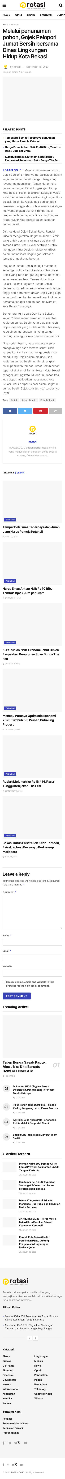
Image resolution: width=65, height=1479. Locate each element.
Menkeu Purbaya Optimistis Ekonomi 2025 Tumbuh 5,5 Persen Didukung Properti (29, 720)
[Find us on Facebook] (4, 1443)
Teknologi (40, 1389)
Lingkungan (41, 1356)
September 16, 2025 (13, 791)
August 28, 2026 (28, 1175)
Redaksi (7, 1418)
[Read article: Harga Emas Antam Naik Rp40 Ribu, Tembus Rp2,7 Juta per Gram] (32, 563)
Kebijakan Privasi (13, 1428)
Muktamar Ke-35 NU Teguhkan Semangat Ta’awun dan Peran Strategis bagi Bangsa (37, 1185)
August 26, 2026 (28, 1252)
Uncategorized (43, 1393)
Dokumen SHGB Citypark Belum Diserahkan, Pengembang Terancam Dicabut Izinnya (33, 1090)
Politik (38, 1379)
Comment (10, 892)
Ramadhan (40, 1384)
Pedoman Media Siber (15, 1423)
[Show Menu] (4, 5)
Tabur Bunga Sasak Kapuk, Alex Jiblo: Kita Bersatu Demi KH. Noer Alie (24, 1066)
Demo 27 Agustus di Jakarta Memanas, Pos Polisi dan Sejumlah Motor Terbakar (39, 1204)
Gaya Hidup (9, 1379)
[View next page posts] (35, 1338)
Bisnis (31, 14)
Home (5, 24)
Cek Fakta (8, 1365)
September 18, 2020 (37, 66)
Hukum (7, 1384)
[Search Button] (60, 5)
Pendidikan (41, 1374)
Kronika (7, 1398)
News (6, 14)
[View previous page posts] (29, 1338)
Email (7, 951)
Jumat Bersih (29, 400)
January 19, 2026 (12, 598)
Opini (18, 14)
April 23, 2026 (11, 537)
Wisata (38, 1398)
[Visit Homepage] (32, 5)
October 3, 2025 (12, 664)
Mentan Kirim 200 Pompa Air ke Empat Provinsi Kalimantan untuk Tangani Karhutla (39, 1167)
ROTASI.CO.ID (12, 170)
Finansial (8, 1374)
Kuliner (7, 1403)
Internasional (10, 1389)
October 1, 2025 (12, 729)
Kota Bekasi (47, 400)
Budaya (7, 1360)
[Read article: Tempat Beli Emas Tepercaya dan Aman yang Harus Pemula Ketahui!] (32, 502)
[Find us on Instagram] (9, 1443)
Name (7, 935)
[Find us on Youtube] (25, 1443)
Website (7, 966)
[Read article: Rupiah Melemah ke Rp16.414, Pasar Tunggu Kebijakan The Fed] (32, 756)
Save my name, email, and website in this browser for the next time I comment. (30, 983)
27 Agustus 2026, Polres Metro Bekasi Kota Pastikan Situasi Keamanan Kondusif (37, 1222)
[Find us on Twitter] (17, 1443)
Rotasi (17, 66)
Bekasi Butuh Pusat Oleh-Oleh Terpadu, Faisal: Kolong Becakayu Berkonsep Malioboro (31, 847)
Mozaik (38, 1360)
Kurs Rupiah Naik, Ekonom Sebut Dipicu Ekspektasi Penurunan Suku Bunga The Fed (31, 654)
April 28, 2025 (11, 857)
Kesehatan (9, 1393)
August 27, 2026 (28, 1230)
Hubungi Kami (11, 1432)
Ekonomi (46, 14)
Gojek (14, 400)
